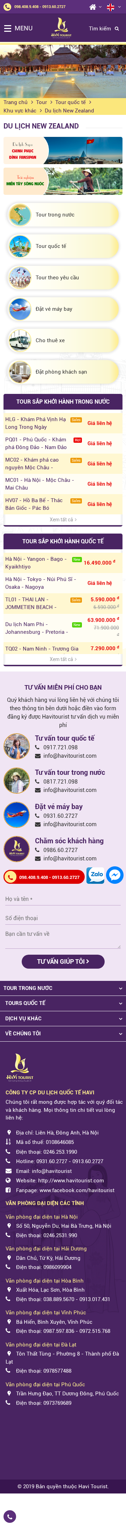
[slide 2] (63, 71)
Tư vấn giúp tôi (61, 961)
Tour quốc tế (70, 102)
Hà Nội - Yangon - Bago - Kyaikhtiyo (42, 563)
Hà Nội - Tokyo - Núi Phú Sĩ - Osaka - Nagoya (40, 583)
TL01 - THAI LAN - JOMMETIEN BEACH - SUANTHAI (42, 603)
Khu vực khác (20, 111)
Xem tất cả (61, 519)
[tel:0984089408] (33, 1518)
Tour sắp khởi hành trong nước (63, 401)
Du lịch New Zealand (69, 111)
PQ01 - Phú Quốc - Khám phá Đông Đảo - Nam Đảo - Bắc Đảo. (42, 443)
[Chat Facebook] (115, 874)
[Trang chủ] (90, 10)
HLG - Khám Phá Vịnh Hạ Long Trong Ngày (42, 423)
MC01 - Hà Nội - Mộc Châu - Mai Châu (39, 484)
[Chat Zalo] (95, 875)
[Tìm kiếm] (117, 29)
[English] (110, 7)
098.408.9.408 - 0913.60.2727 (39, 7)
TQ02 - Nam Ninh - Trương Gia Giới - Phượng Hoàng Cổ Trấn (41, 653)
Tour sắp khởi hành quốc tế (63, 541)
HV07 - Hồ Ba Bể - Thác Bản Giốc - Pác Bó (42, 504)
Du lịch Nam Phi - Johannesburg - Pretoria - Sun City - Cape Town (42, 628)
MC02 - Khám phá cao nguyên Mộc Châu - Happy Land (42, 464)
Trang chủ (16, 102)
